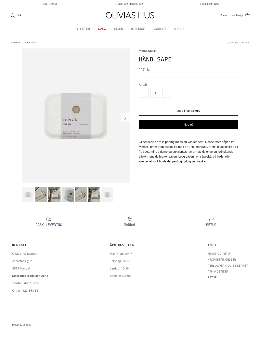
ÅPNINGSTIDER (218, 271)
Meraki (152, 50)
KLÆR (118, 29)
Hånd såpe (30, 42)
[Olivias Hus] (130, 15)
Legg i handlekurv (188, 110)
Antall (143, 84)
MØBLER (159, 29)
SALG (102, 29)
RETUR (212, 277)
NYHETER (83, 29)
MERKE (179, 29)
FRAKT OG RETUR (220, 253)
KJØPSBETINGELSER (222, 259)
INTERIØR (138, 29)
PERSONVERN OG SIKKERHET (228, 265)
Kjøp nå (188, 124)
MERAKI (17, 42)
